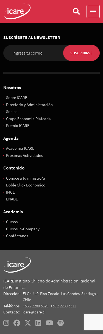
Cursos (12, 221)
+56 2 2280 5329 (35, 305)
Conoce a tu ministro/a (25, 178)
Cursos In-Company (23, 228)
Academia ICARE (20, 148)
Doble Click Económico (25, 185)
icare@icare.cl (34, 312)
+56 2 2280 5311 (63, 305)
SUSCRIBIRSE (81, 52)
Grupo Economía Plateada (28, 118)
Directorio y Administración (29, 104)
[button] (93, 11)
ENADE (12, 199)
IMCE (10, 192)
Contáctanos (17, 235)
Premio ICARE (17, 125)
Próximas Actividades (24, 155)
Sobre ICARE (16, 97)
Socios (11, 111)
